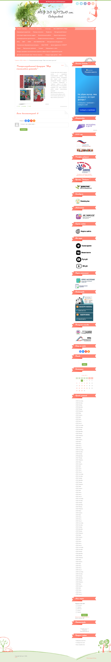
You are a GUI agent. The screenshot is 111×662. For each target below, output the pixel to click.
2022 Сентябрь (79, 498)
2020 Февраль (79, 435)
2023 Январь (79, 506)
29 (81, 390)
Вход (95, 658)
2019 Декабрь (79, 431)
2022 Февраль (79, 484)
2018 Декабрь (79, 407)
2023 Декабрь (79, 529)
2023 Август (79, 521)
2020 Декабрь (79, 455)
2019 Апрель (79, 415)
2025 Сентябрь (79, 571)
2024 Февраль (79, 533)
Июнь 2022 (84, 375)
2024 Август (79, 545)
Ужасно (79, 612)
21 (79, 388)
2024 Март (78, 535)
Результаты (78, 617)
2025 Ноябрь (79, 575)
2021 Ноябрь (79, 478)
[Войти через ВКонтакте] (28, 121)
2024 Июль (78, 543)
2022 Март (78, 486)
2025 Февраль (79, 557)
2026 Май (78, 588)
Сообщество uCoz (80, 642)
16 (84, 385)
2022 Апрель (79, 488)
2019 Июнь (78, 419)
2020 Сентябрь (79, 449)
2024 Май (78, 539)
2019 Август (79, 423)
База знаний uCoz (80, 644)
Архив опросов (85, 617)
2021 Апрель (79, 464)
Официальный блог (81, 640)
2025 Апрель (79, 561)
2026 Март (78, 584)
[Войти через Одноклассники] (34, 121)
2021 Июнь (78, 468)
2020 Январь (79, 433)
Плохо (78, 610)
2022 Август (79, 496)
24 (87, 388)
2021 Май (78, 466)
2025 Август (79, 569)
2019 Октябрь (79, 427)
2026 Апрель (79, 586)
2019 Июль (78, 421)
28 (79, 390)
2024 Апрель (79, 537)
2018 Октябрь (79, 403)
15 (81, 385)
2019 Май (78, 417)
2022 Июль (78, 494)
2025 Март (78, 559)
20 (76, 388)
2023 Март (78, 510)
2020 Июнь (78, 443)
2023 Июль (78, 519)
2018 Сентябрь (79, 401)
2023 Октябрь (79, 525)
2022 (21, 60)
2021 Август (79, 472)
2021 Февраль (79, 460)
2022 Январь (79, 482)
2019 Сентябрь (79, 425)
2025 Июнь (78, 565)
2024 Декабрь (79, 553)
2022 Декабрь (79, 504)
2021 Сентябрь (79, 474)
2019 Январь (79, 409)
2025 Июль (78, 567)
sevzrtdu (24, 106)
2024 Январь (79, 531)
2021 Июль (78, 470)
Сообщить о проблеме (87, 110)
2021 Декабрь (79, 480)
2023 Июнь (78, 516)
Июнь (25, 60)
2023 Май (78, 514)
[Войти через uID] (26, 121)
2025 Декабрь (79, 578)
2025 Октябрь (79, 573)
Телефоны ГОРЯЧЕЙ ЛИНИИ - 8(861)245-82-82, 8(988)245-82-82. (84, 175)
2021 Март (78, 462)
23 (84, 388)
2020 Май (78, 441)
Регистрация (90, 658)
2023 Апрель (79, 512)
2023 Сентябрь (79, 523)
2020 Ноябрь (79, 453)
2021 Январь (79, 458)
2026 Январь (79, 580)
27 (76, 390)
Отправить (23, 129)
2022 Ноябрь (79, 502)
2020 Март (78, 437)
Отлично (79, 605)
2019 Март (78, 413)
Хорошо (79, 607)
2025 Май (78, 563)
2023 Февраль (79, 508)
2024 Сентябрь (79, 547)
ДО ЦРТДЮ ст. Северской (55, 14)
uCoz (16, 657)
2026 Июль (78, 592)
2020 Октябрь (79, 451)
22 (81, 388)
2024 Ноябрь (79, 551)
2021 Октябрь (79, 476)
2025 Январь (79, 555)
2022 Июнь (78, 492)
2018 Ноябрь (79, 405)
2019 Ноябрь (79, 429)
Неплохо (79, 608)
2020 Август (79, 447)
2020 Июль (78, 445)
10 (87, 383)
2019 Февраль (79, 411)
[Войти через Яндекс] (31, 121)
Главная (17, 60)
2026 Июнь (78, 590)
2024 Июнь (78, 541)
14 (79, 385)
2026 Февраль (79, 582)
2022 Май (78, 490)
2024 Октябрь (79, 549)
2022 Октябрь (79, 500)
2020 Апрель (79, 439)
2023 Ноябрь (79, 527)
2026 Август (79, 594)
